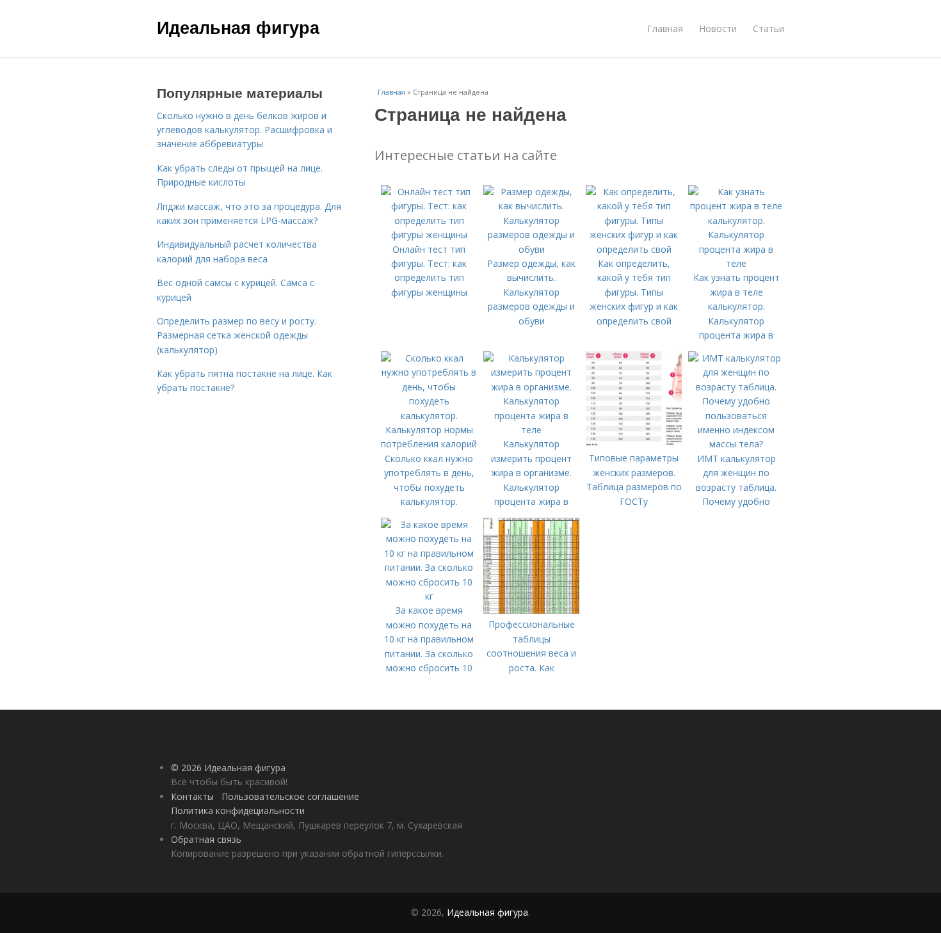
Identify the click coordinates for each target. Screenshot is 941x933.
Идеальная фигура (238, 27)
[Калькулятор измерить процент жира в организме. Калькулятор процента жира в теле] (531, 430)
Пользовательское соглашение (290, 796)
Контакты (192, 796)
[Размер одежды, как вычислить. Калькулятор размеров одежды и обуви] (531, 249)
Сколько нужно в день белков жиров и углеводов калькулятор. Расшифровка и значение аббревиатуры (244, 129)
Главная (665, 28)
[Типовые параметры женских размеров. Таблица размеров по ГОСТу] (634, 444)
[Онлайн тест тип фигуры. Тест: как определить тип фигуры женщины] (429, 234)
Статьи (768, 28)
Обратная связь (206, 839)
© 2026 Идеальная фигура (228, 768)
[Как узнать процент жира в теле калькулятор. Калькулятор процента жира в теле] (736, 263)
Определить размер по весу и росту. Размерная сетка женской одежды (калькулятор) (236, 335)
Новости (718, 28)
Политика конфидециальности (238, 810)
